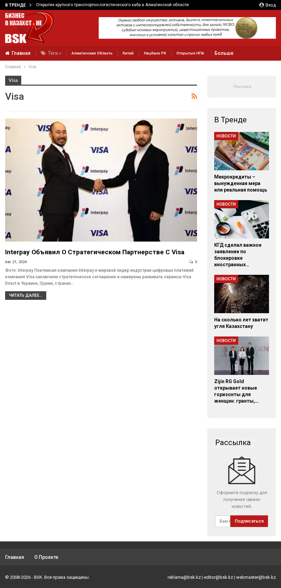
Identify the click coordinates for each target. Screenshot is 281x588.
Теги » (54, 53)
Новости (226, 136)
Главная (21, 53)
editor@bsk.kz (218, 577)
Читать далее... (25, 295)
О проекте (46, 557)
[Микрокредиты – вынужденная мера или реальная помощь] (241, 151)
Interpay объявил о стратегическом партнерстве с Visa (94, 252)
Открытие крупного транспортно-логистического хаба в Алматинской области (112, 4)
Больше (224, 53)
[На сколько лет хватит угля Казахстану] (241, 294)
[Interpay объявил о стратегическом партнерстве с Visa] (101, 180)
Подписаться (249, 521)
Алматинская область (92, 53)
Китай (128, 53)
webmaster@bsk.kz (256, 577)
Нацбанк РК (155, 53)
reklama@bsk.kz (184, 577)
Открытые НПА (190, 53)
